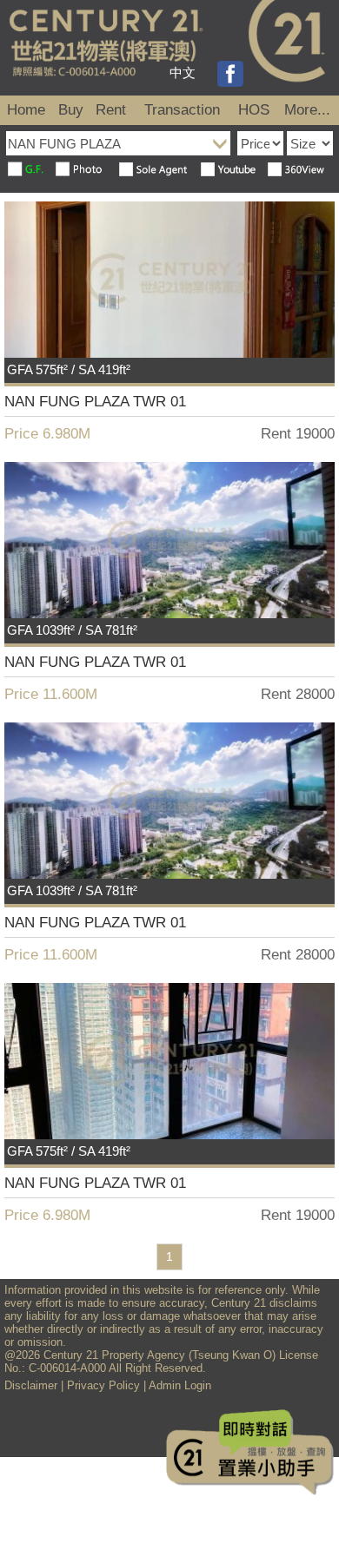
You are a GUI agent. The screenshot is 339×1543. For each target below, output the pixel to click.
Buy (70, 110)
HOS (253, 110)
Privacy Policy (103, 1385)
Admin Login (180, 1385)
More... (307, 110)
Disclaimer (30, 1385)
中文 (183, 72)
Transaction (182, 110)
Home (26, 110)
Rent (111, 110)
